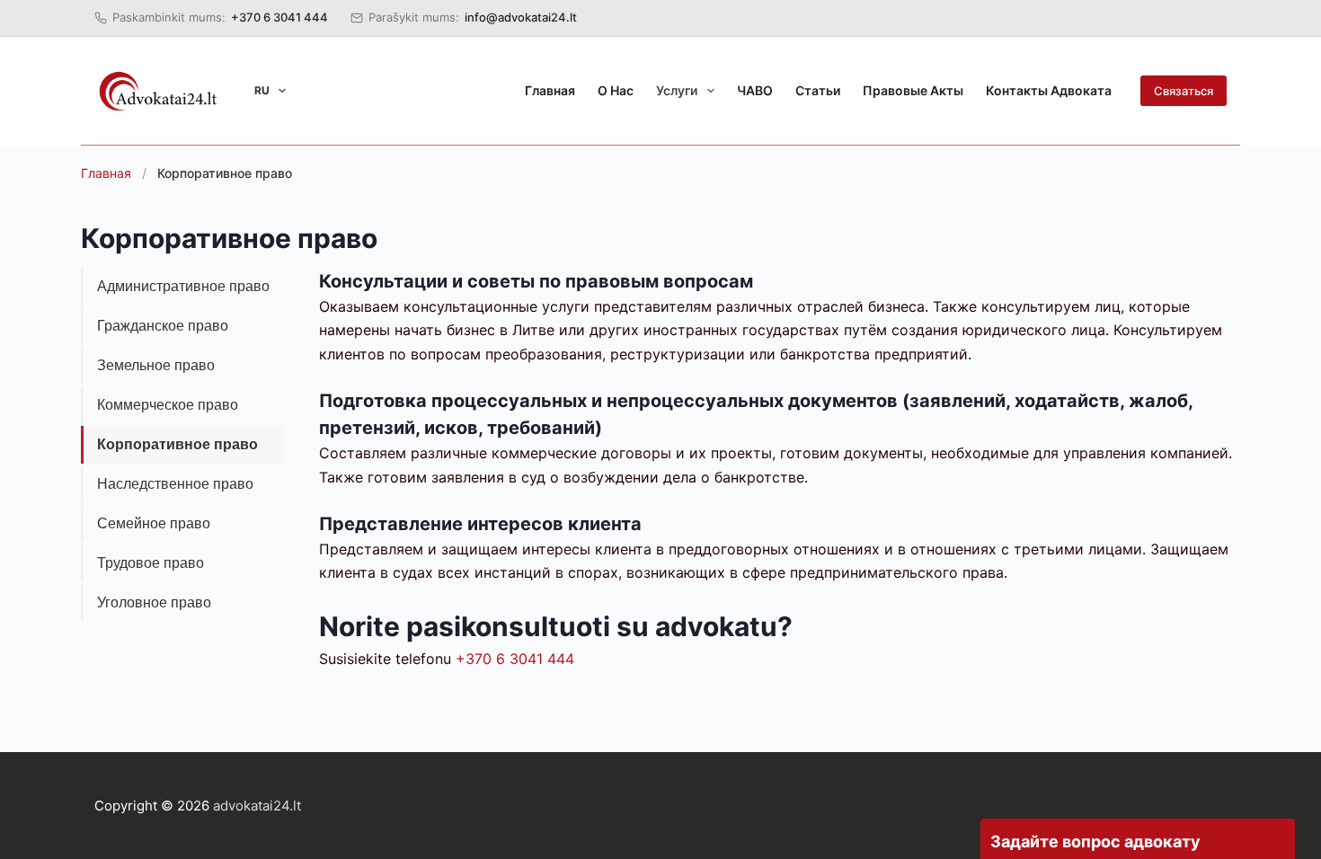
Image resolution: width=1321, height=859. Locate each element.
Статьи (817, 90)
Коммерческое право (167, 404)
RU (262, 90)
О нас (616, 90)
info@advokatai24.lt (521, 17)
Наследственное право (175, 483)
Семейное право (153, 523)
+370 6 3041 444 (279, 17)
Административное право (183, 286)
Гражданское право (162, 325)
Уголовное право (154, 602)
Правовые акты (913, 90)
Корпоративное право (177, 444)
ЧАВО (755, 90)
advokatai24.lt (257, 805)
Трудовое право (150, 563)
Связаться (1183, 91)
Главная (550, 90)
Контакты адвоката (1049, 90)
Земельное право (156, 365)
